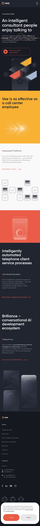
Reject (29, 517)
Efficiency (5, 434)
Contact (5, 450)
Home (4, 424)
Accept (11, 517)
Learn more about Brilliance (12, 359)
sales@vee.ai (8, 471)
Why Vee (5, 446)
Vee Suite (5, 454)
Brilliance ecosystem (9, 442)
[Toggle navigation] (37, 3)
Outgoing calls (7, 430)
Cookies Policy (10, 511)
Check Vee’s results (9, 169)
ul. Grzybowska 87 (9, 475)
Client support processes (10, 438)
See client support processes (14, 297)
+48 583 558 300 (9, 469)
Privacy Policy (29, 509)
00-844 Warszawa (9, 477)
